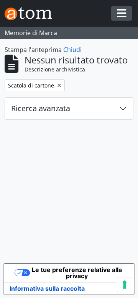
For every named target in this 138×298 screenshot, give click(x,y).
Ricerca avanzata (40, 108)
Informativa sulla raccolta (47, 288)
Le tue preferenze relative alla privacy (77, 273)
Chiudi (72, 49)
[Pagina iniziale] (31, 13)
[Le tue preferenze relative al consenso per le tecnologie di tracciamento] (124, 284)
